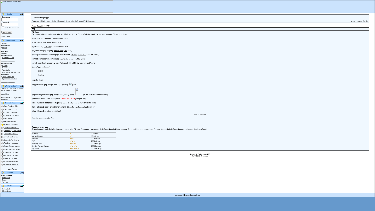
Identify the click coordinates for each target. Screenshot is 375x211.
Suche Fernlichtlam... (11, 161)
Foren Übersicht (38, 26)
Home (4, 43)
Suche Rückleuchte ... (12, 124)
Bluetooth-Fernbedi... (11, 140)
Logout (4, 48)
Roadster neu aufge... (11, 143)
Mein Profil (6, 45)
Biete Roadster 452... (11, 106)
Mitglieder (5, 74)
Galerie (4, 66)
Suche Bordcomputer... (12, 146)
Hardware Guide (8, 58)
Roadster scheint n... (11, 128)
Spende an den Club (9, 79)
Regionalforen (7, 63)
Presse (4, 180)
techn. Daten (6, 189)
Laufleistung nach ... (11, 134)
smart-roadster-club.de (359, 21)
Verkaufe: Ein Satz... (11, 158)
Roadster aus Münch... (12, 112)
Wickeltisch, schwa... (11, 155)
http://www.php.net (60, 51)
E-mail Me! (73, 63)
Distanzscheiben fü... (11, 152)
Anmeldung (5, 94)
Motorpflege (6, 191)
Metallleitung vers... (11, 121)
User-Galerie (7, 55)
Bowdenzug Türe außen (12, 131)
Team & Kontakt (8, 77)
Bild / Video (6, 178)
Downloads (6, 68)
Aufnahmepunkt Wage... (12, 149)
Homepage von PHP (78, 55)
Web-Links (6, 70)
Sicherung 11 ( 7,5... (11, 109)
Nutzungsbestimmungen (11, 72)
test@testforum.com (67, 59)
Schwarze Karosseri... (12, 115)
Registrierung (6, 36)
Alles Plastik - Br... (10, 118)
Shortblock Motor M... (11, 164)
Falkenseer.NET (204, 154)
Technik (5, 182)
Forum (4, 53)
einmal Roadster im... (11, 137)
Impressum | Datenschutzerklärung (187, 195)
